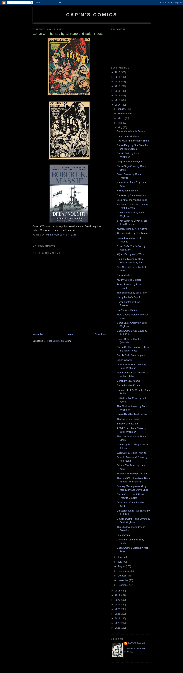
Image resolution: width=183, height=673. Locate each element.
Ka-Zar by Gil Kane (127, 310)
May (120, 127)
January (122, 109)
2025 (118, 623)
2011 (118, 77)
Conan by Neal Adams (128, 380)
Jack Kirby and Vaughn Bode (132, 200)
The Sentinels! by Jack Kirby (132, 292)
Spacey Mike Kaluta (127, 423)
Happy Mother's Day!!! (128, 297)
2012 (118, 81)
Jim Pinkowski (124, 360)
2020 (118, 600)
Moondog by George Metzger (132, 473)
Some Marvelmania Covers (131, 131)
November (123, 580)
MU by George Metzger (129, 280)
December (123, 585)
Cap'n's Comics (91, 14)
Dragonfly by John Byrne (129, 161)
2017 (118, 104)
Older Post (100, 334)
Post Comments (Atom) (59, 341)
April (120, 123)
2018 (118, 590)
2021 (118, 604)
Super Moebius (124, 275)
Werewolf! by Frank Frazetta (131, 452)
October (122, 575)
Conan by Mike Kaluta (128, 385)
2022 (118, 609)
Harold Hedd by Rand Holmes (132, 414)
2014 (118, 91)
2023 (118, 614)
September (124, 571)
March (121, 118)
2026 (118, 627)
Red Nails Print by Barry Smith (133, 140)
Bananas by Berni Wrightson (131, 195)
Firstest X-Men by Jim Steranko (133, 233)
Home (70, 334)
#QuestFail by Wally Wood (130, 254)
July (120, 561)
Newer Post (38, 334)
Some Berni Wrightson (128, 136)
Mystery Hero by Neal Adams (132, 228)
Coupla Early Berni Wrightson (132, 355)
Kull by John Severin (127, 190)
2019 (118, 595)
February (123, 113)
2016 (118, 100)
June (120, 557)
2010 (118, 72)
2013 (118, 86)
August (122, 566)
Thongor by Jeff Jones (128, 419)
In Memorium (123, 535)
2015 (118, 95)
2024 (118, 618)
